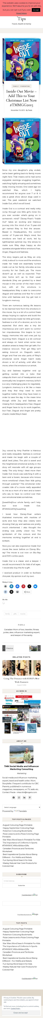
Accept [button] (36, 10)
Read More (21, 13)
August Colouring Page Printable (17, 825)
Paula (30, 110)
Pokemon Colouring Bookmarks (17, 831)
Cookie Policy (15, 1008)
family (16, 86)
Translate (23, 811)
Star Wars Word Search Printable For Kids (21, 840)
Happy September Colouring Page (18, 828)
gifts (14, 614)
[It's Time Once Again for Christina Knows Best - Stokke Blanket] (7, 648)
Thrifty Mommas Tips (22, 16)
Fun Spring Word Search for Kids (17, 860)
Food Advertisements (24, 914)
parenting (25, 86)
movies (22, 614)
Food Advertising (27, 895)
